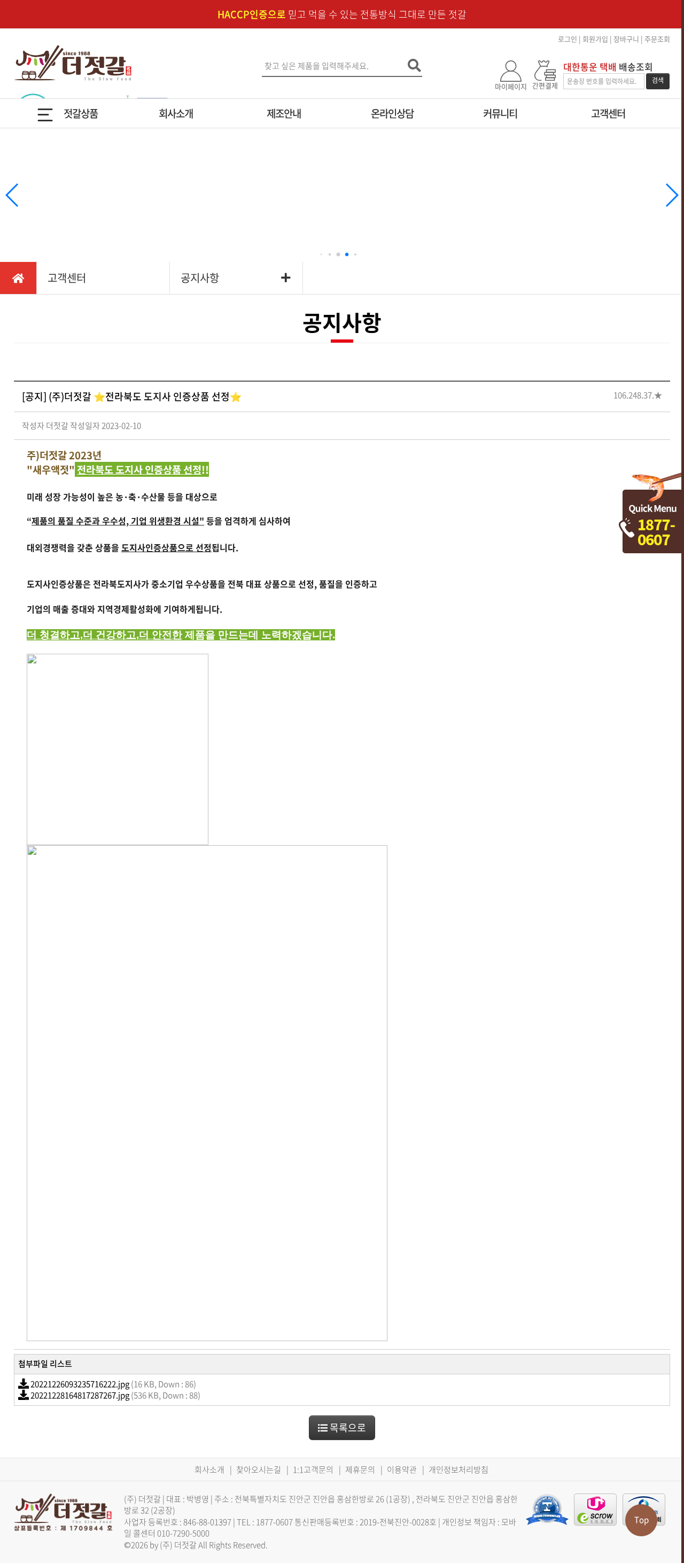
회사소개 (176, 113)
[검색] (414, 66)
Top (641, 1520)
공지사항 (200, 277)
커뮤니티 (500, 113)
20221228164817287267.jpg (79, 1395)
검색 (658, 80)
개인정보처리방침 (458, 1469)
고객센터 (608, 113)
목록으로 (347, 1427)
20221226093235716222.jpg (79, 1384)
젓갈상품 (81, 113)
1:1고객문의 (313, 1469)
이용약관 (402, 1469)
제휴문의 (360, 1469)
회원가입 (595, 39)
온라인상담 (392, 113)
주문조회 (657, 39)
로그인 (567, 39)
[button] (325, 255)
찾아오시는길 (258, 1469)
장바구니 (626, 39)
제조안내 (284, 113)
